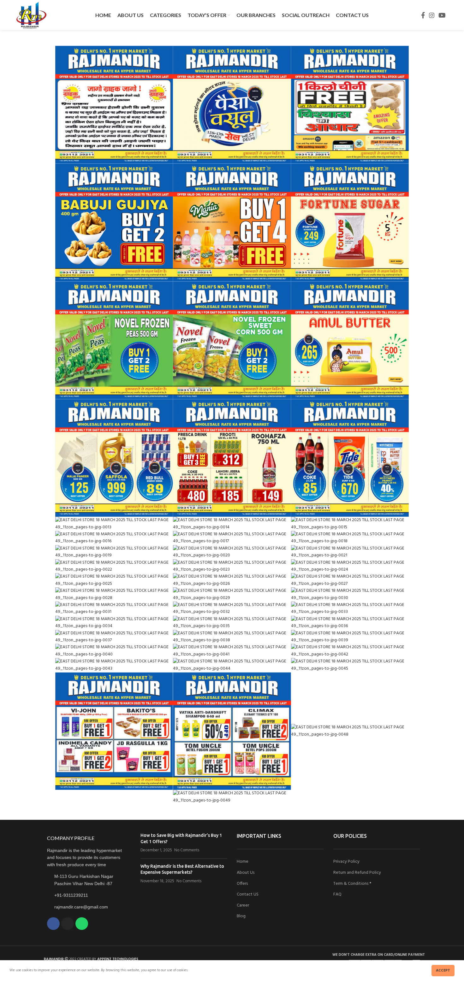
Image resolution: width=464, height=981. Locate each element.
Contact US (248, 894)
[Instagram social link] (432, 15)
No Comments (186, 850)
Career (243, 905)
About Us (245, 872)
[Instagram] (67, 923)
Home (242, 861)
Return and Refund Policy (357, 872)
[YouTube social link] (442, 15)
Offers (242, 883)
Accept (443, 970)
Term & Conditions (350, 883)
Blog (241, 916)
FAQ (337, 894)
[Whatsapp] (81, 923)
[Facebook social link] (423, 15)
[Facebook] (53, 923)
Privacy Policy (346, 861)
